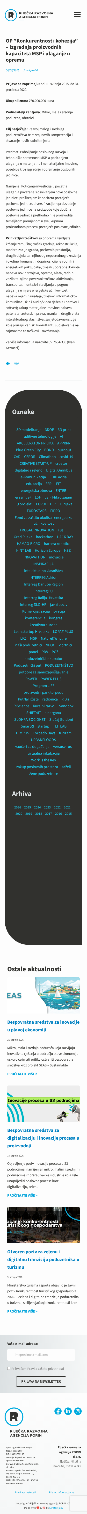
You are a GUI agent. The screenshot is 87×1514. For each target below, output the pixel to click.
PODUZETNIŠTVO (59, 665)
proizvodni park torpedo (44, 692)
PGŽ (55, 652)
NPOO (51, 645)
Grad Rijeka (23, 537)
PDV (45, 652)
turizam (65, 733)
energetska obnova (36, 490)
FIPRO (55, 511)
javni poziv (58, 604)
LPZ (23, 638)
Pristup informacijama (61, 1492)
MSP (16, 364)
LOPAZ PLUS (63, 631)
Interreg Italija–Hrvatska (43, 597)
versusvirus (62, 746)
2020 (18, 813)
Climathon (47, 456)
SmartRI (27, 726)
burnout (64, 450)
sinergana (53, 712)
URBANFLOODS (43, 740)
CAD (17, 456)
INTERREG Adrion (43, 577)
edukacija (34, 483)
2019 (28, 813)
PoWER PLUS (51, 679)
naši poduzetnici (28, 645)
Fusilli (62, 530)
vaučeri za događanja (32, 746)
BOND (49, 450)
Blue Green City (28, 450)
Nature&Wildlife (54, 638)
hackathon (44, 537)
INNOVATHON (34, 557)
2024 (37, 807)
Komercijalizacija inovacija (43, 611)
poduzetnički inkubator (43, 658)
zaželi (66, 767)
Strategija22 (56, 1508)
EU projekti (23, 504)
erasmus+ (23, 497)
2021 (67, 807)
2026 (17, 807)
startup (43, 726)
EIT (58, 483)
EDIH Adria (58, 477)
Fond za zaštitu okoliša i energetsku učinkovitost (43, 520)
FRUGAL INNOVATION (37, 530)
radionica (50, 699)
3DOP (49, 429)
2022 (57, 807)
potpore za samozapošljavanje (43, 672)
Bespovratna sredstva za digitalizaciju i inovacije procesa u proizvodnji (43, 1138)
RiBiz (65, 699)
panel (33, 652)
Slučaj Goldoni (61, 719)
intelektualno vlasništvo (43, 570)
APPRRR (63, 443)
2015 (68, 813)
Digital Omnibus (59, 470)
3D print (64, 429)
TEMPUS (22, 733)
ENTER (61, 490)
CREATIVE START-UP (36, 463)
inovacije (56, 557)
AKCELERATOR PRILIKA (35, 443)
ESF (38, 497)
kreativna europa (44, 625)
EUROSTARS (37, 511)
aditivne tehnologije (40, 436)
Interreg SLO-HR (33, 604)
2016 (58, 813)
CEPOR (29, 456)
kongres (55, 618)
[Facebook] (58, 1411)
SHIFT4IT (33, 712)
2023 (47, 807)
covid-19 (66, 456)
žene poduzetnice (43, 773)
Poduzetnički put (27, 665)
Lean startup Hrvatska (31, 631)
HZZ (67, 550)
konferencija (35, 618)
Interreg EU (44, 591)
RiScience (21, 706)
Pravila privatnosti (25, 1492)
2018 (38, 813)
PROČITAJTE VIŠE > (22, 1074)
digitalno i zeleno (29, 470)
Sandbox (66, 706)
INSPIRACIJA (43, 564)
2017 (48, 813)
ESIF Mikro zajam (58, 497)
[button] (77, 14)
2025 (27, 807)
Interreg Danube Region (43, 584)
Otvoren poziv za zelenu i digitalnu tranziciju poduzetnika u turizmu (43, 1260)
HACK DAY (65, 537)
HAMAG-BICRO (28, 543)
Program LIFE (43, 685)
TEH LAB (59, 726)
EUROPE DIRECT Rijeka (54, 504)
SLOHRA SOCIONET (30, 719)
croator (61, 463)
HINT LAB (23, 550)
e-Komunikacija (33, 477)
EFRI (48, 483)
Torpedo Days (44, 733)
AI (61, 436)
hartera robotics (57, 543)
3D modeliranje (28, 429)
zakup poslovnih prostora (37, 767)
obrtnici (65, 645)
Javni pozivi (30, 70)
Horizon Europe (47, 550)
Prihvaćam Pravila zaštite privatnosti (37, 1368)
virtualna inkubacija (44, 753)
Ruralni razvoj (44, 706)
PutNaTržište (28, 699)
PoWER (31, 679)
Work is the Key (43, 760)
